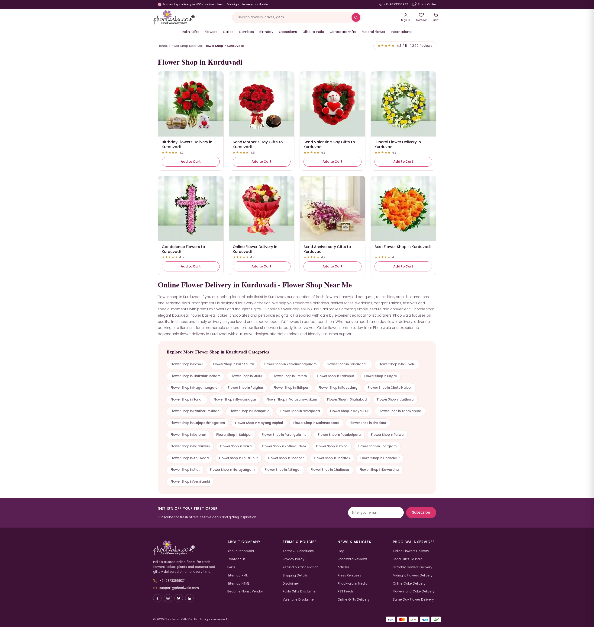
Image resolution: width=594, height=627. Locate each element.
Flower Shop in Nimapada (300, 411)
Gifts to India (313, 31)
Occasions (288, 31)
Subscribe (421, 512)
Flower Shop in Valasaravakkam (291, 399)
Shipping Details (295, 575)
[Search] (356, 17)
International (401, 31)
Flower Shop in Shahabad (347, 399)
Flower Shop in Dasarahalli (347, 364)
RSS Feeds (346, 591)
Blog (341, 551)
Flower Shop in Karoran (188, 435)
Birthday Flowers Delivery (412, 567)
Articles (343, 567)
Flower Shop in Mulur (246, 376)
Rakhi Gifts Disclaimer (300, 591)
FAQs (231, 567)
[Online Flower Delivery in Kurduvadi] (261, 208)
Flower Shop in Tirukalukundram (195, 376)
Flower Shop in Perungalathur (285, 435)
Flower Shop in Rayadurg (338, 387)
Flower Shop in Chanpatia (249, 411)
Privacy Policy (293, 559)
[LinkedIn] (189, 598)
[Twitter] (178, 598)
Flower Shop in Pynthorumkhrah (195, 411)
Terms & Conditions (298, 551)
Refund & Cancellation (300, 567)
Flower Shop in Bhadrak (332, 458)
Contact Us (236, 559)
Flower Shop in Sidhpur (291, 387)
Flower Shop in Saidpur (234, 435)
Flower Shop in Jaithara (395, 399)
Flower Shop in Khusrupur (238, 458)
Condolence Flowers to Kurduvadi (183, 249)
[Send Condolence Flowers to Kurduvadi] (190, 208)
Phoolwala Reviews (352, 559)
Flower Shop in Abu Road (190, 458)
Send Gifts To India (408, 559)
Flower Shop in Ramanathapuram (290, 364)
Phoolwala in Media (353, 583)
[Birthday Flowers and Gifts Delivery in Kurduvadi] (190, 104)
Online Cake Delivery (409, 583)
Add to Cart (191, 161)
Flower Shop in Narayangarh (232, 470)
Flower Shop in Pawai (187, 364)
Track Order (427, 4)
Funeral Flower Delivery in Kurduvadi (397, 144)
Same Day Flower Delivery (413, 599)
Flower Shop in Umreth (290, 376)
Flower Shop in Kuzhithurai (233, 364)
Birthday (266, 31)
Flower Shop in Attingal (282, 470)
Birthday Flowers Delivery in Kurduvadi (187, 144)
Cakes (228, 31)
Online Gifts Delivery (354, 599)
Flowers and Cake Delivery (414, 591)
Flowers (211, 31)
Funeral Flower (373, 31)
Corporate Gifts (343, 31)
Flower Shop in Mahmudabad (316, 423)
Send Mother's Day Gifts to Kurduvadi (258, 144)
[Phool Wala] (174, 17)
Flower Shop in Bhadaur (368, 423)
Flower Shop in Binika (236, 446)
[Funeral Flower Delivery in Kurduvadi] (403, 104)
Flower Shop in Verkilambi (190, 481)
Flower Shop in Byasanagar (234, 399)
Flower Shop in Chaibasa (330, 470)
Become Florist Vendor (245, 591)
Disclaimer (291, 583)
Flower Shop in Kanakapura (400, 411)
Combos (246, 31)
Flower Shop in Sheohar (286, 458)
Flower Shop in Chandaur (380, 458)
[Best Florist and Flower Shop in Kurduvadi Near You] (403, 208)
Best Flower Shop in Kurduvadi (402, 246)
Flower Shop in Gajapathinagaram (198, 423)
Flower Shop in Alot (185, 470)
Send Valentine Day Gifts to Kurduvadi (329, 144)
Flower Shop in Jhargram (377, 446)
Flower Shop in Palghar (245, 387)
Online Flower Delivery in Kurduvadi (255, 249)
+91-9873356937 (395, 4)
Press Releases (349, 575)
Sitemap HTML (238, 583)
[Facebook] (157, 598)
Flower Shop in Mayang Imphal (259, 423)
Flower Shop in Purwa (387, 435)
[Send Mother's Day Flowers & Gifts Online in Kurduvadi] (261, 104)
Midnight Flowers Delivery (413, 575)
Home (162, 46)
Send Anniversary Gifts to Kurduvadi (327, 249)
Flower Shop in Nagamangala (194, 387)
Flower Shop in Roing (332, 446)
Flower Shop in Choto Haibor (390, 387)
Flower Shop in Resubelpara (339, 435)
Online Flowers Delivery (411, 551)
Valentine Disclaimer (299, 599)
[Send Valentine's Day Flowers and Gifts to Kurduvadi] (332, 104)
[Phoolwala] (186, 547)
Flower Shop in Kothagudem (284, 446)
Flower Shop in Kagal (380, 376)
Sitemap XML (237, 575)
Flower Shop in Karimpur (335, 376)
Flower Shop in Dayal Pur (349, 411)
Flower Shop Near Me (185, 46)
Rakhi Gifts (190, 31)
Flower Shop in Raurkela (396, 364)
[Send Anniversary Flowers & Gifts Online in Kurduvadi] (332, 208)
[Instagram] (168, 598)
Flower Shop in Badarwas (190, 446)
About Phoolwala (240, 551)
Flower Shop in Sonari (187, 399)
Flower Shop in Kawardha (379, 470)
